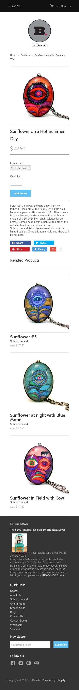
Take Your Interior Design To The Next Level (37, 529)
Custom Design (19, 620)
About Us (15, 595)
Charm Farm (17, 603)
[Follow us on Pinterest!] (29, 664)
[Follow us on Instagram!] (37, 664)
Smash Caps (17, 607)
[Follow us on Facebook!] (14, 664)
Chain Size (16, 163)
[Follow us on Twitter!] (21, 664)
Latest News (19, 524)
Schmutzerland (19, 599)
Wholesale (16, 624)
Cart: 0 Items (63, 6)
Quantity (15, 176)
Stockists (15, 629)
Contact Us (16, 616)
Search (14, 590)
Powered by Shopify (53, 680)
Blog (12, 612)
